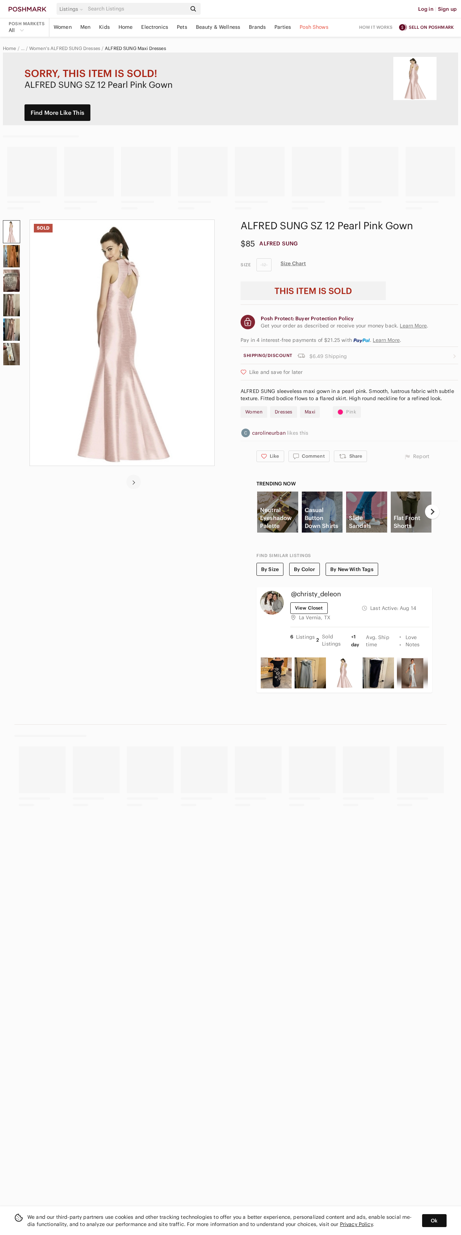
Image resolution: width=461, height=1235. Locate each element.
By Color (304, 569)
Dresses (283, 412)
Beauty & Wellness (218, 27)
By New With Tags (351, 569)
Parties (282, 27)
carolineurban (269, 433)
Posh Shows (314, 27)
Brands (257, 27)
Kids (104, 27)
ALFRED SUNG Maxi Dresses (135, 48)
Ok (434, 1220)
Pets (182, 27)
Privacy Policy (356, 1224)
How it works (376, 27)
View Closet (309, 608)
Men (85, 27)
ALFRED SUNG (278, 243)
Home (125, 27)
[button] (72, 9)
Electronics (154, 27)
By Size (270, 569)
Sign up (447, 9)
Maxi (310, 412)
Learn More (386, 340)
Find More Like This (57, 112)
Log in (426, 9)
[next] (133, 482)
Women (63, 27)
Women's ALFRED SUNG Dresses (64, 48)
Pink (351, 412)
